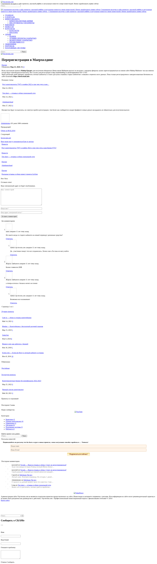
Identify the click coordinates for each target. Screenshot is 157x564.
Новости (5, 144)
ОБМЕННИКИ (10, 44)
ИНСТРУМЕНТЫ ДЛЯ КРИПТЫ (21, 23)
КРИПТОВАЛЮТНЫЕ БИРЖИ (21, 21)
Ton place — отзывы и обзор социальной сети (19, 93)
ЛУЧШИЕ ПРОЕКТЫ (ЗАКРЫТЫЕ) (23, 38)
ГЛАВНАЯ (9, 15)
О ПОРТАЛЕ (10, 17)
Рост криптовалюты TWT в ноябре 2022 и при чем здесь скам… (25, 84)
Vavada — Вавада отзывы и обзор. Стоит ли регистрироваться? (43, 465)
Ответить (9, 239)
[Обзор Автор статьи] (5, 121)
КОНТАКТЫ (10, 29)
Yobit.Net (5, 335)
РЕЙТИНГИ (9, 25)
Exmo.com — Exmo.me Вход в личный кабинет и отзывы (23, 353)
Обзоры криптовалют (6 (14, 421)
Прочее (4, 65)
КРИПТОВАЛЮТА (12, 19)
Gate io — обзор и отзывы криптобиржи (16, 318)
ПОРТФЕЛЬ (9, 46)
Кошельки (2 (10, 419)
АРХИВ (8, 34)
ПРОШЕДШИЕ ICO (16, 42)
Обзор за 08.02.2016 (8, 131)
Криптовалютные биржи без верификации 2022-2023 (21, 381)
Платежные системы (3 (14, 427)
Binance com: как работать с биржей (15, 344)
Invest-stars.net (6, 138)
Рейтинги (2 (10, 429)
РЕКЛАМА (13, 32)
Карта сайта (5, 500)
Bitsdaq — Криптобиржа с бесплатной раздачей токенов (22, 326)
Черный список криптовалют (13, 389)
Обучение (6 (10, 425)
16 (12, 356)
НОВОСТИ (9, 27)
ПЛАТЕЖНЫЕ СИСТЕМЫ (15, 48)
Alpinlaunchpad (7, 102)
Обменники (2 (11, 423)
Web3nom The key (25, 475)
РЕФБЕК (12, 36)
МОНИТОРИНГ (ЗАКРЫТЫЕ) (20, 40)
